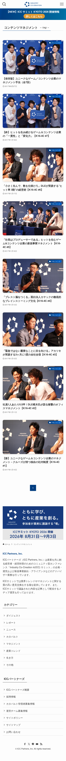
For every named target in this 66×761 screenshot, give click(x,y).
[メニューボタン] (62, 4)
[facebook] (24, 744)
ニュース (11, 629)
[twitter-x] (28, 744)
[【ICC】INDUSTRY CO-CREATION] (33, 4)
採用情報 (11, 696)
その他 (9, 664)
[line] (33, 744)
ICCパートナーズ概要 (17, 689)
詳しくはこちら (34, 16)
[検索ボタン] (4, 4)
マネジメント (13, 643)
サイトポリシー (14, 717)
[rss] (41, 744)
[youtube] (37, 744)
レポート (11, 622)
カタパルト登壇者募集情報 (20, 703)
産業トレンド (13, 650)
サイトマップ (13, 724)
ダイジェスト (13, 615)
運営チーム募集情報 (17, 710)
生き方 (9, 657)
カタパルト (12, 636)
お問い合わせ (13, 732)
